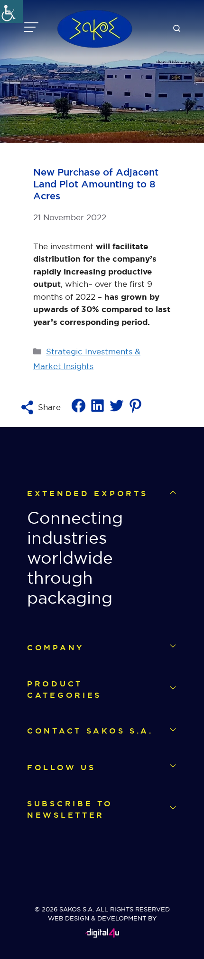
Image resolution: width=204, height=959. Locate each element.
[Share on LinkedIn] (97, 411)
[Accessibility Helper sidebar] (11, 11)
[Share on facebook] (78, 411)
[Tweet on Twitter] (116, 411)
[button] (177, 29)
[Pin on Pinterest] (135, 411)
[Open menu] (31, 29)
